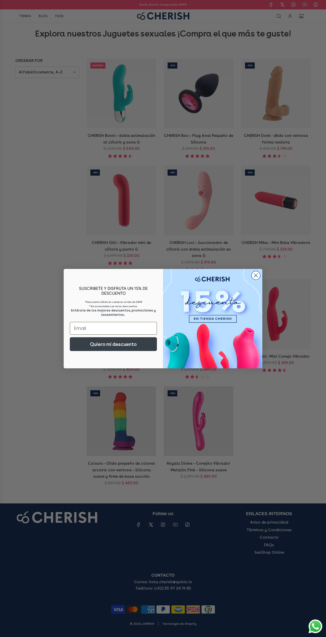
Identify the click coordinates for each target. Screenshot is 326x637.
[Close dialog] (255, 275)
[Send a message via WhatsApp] (315, 626)
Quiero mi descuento (113, 344)
